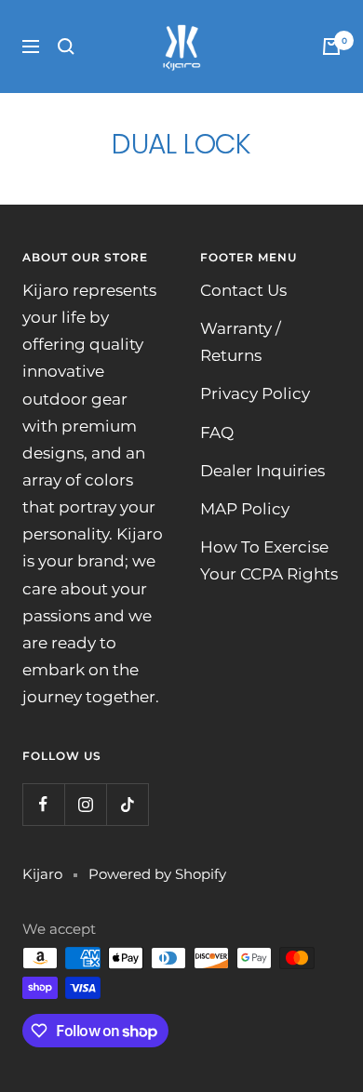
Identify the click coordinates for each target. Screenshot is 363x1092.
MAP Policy (244, 508)
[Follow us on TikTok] (127, 804)
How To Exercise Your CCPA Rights (269, 560)
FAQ (217, 432)
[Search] (66, 46)
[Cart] (331, 46)
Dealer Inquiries (262, 470)
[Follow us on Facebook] (43, 804)
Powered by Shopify (157, 874)
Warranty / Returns (240, 342)
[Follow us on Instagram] (85, 804)
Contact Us (243, 290)
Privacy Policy (255, 393)
